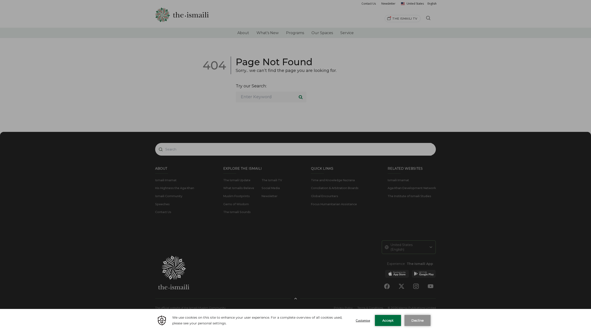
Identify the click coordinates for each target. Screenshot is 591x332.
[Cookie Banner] (295, 320)
